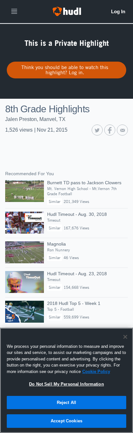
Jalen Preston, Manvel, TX (35, 119)
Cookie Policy (96, 371)
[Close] (125, 337)
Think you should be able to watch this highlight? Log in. (64, 70)
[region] (66, 380)
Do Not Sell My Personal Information (66, 384)
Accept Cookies (66, 420)
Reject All (66, 402)
